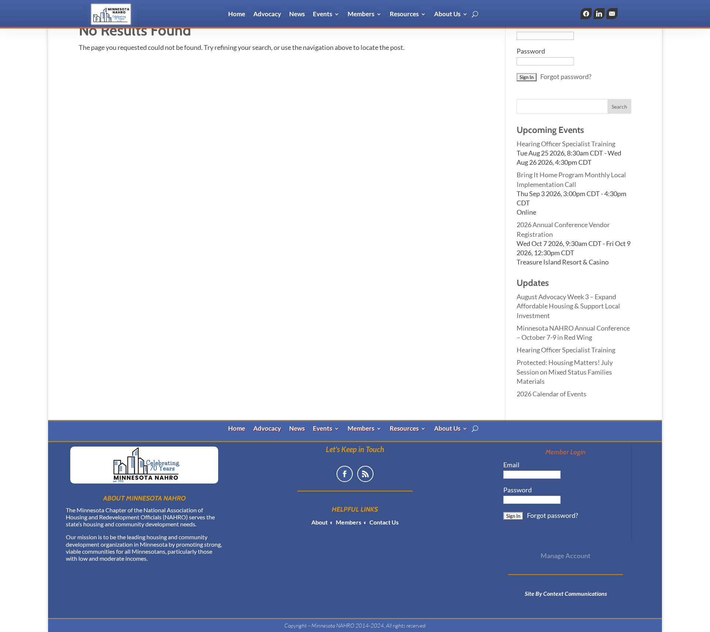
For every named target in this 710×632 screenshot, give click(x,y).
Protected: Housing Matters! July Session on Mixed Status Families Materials (565, 371)
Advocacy (267, 14)
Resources (404, 14)
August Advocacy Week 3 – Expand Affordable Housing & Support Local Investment (568, 306)
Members (361, 14)
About (319, 522)
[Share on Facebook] (586, 13)
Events (322, 14)
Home (236, 14)
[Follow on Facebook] (345, 474)
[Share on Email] (612, 13)
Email (511, 465)
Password (531, 51)
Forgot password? (565, 76)
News (297, 14)
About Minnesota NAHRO (144, 498)
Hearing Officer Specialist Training (566, 144)
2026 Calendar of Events (551, 394)
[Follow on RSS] (365, 474)
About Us (447, 14)
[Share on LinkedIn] (599, 13)
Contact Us (383, 522)
